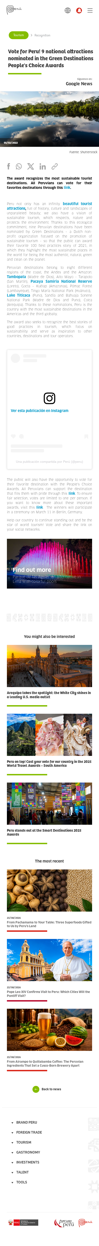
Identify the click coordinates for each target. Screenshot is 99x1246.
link (72, 493)
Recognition (42, 35)
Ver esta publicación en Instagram (39, 411)
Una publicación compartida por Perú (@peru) (49, 461)
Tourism (18, 35)
